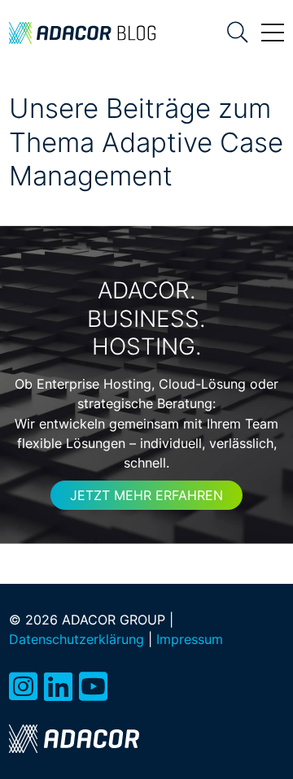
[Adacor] (74, 739)
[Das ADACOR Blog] (82, 33)
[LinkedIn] (58, 687)
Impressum (189, 639)
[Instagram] (23, 687)
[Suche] (237, 32)
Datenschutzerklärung (76, 639)
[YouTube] (93, 687)
